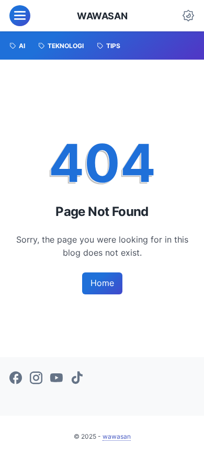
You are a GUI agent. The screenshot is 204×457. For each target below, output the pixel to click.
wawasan (102, 15)
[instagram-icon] (36, 378)
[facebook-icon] (15, 378)
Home (102, 283)
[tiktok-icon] (77, 378)
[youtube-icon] (56, 378)
